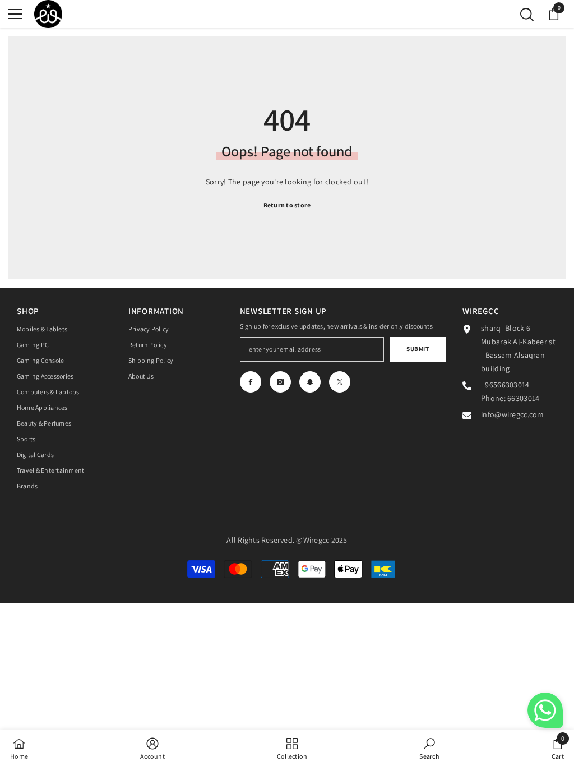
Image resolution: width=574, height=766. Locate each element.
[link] (152, 748)
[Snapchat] (310, 382)
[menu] (15, 14)
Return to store (287, 205)
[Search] (527, 14)
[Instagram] (280, 382)
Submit (417, 349)
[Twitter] (339, 382)
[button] (545, 710)
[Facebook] (250, 382)
